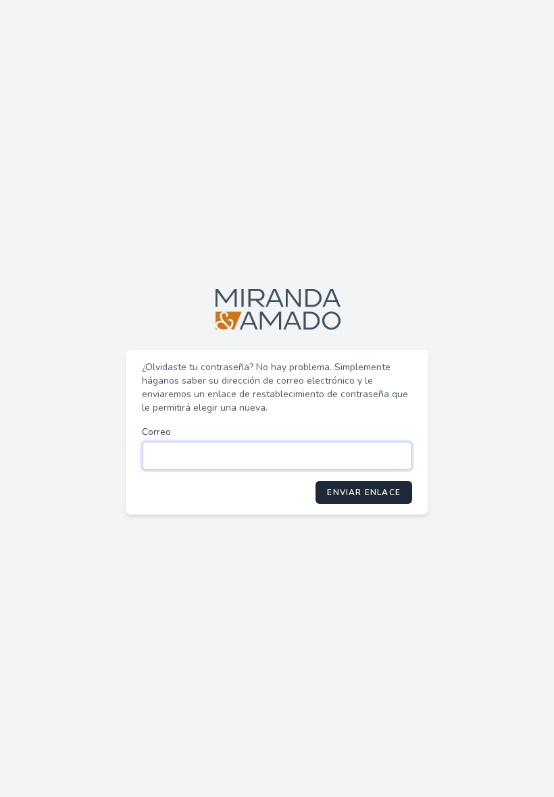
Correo (156, 432)
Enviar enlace (364, 492)
